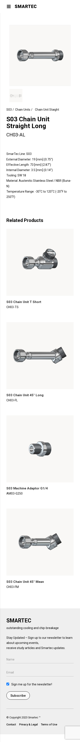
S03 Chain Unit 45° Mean (25, 582)
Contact (11, 724)
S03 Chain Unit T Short (23, 302)
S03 (9, 109)
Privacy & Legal (28, 724)
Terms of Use (49, 724)
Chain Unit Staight (47, 109)
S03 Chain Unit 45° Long (25, 395)
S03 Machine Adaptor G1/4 (27, 488)
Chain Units (22, 109)
